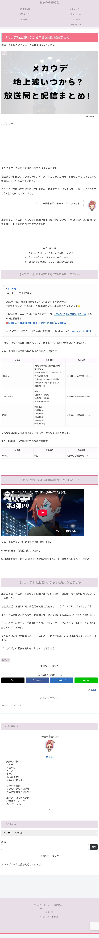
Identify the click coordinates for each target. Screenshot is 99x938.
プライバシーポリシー (41, 906)
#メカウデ (13, 289)
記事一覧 (49, 912)
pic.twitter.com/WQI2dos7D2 (51, 323)
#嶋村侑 (82, 314)
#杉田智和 (71, 314)
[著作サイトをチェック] (49, 809)
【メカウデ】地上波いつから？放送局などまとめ (50, 262)
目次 (45, 247)
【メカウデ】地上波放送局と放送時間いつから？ (50, 253)
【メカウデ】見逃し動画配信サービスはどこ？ (49, 257)
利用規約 (58, 905)
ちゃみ (49, 757)
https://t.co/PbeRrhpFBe (21, 323)
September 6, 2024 (81, 331)
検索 (3, 842)
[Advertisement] (49, 144)
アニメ (6, 660)
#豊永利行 (59, 314)
